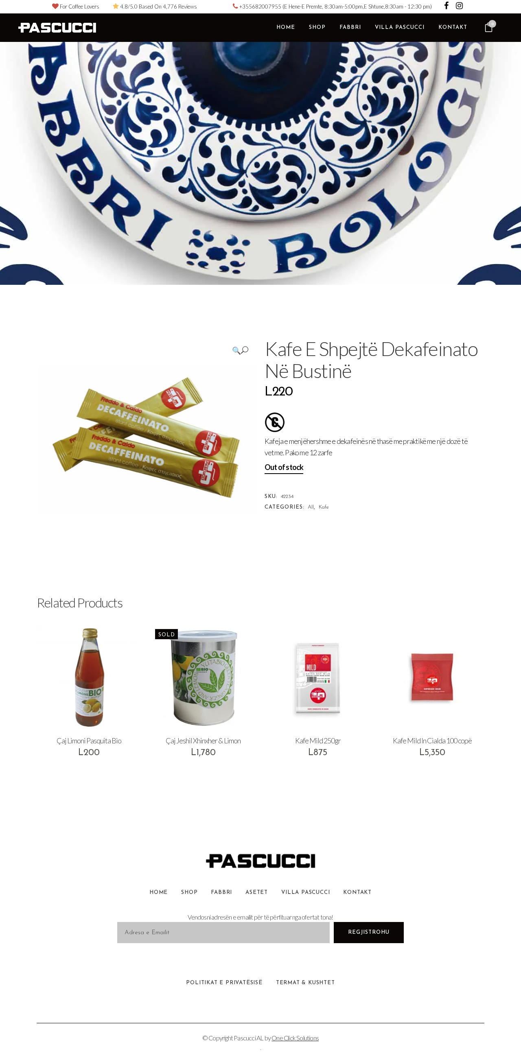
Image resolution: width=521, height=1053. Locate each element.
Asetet (256, 892)
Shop (189, 892)
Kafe (324, 507)
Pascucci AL (248, 1038)
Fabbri (221, 892)
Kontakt (357, 892)
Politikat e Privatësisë (224, 982)
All (311, 507)
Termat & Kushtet (305, 982)
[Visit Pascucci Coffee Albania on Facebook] (447, 6)
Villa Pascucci (305, 892)
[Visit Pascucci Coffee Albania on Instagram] (459, 6)
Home (158, 892)
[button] (240, 350)
